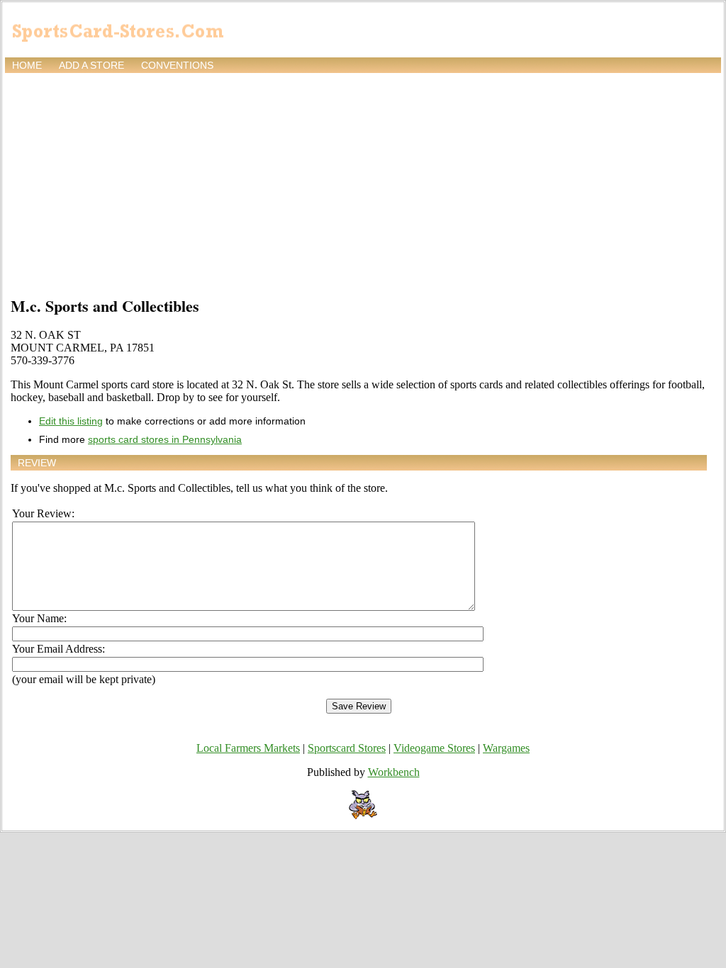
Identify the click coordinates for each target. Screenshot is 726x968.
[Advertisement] (363, 182)
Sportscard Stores (347, 748)
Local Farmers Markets (248, 748)
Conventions (177, 65)
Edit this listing (71, 421)
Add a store (91, 65)
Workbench (394, 772)
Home (27, 65)
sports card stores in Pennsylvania (165, 439)
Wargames (506, 748)
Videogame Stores (434, 748)
